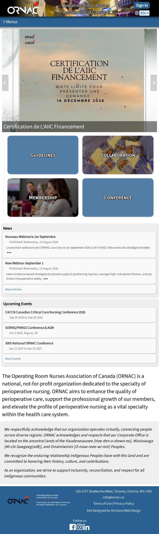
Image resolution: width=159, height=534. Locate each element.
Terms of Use (102, 503)
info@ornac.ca (113, 497)
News (7, 228)
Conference (118, 197)
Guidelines (42, 155)
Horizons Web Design (126, 510)
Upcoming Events (17, 304)
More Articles (13, 289)
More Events (13, 358)
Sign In (142, 5)
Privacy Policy (124, 503)
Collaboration (118, 155)
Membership (43, 197)
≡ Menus (10, 22)
